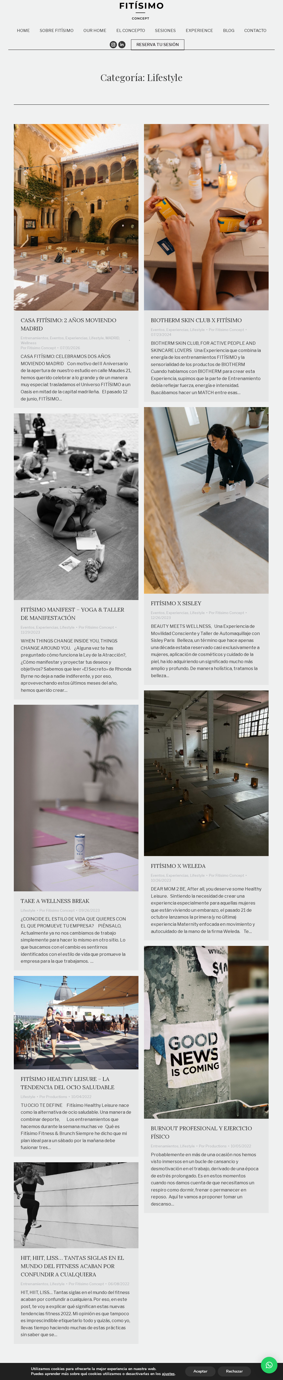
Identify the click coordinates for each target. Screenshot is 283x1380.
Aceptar (200, 1371)
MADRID (112, 338)
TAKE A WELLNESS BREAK (55, 900)
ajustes (168, 1373)
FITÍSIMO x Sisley (176, 603)
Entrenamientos (34, 338)
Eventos (57, 338)
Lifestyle (96, 338)
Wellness (28, 343)
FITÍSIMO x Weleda (178, 865)
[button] (269, 1365)
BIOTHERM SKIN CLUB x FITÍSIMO (196, 320)
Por (38, 348)
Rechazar (234, 1371)
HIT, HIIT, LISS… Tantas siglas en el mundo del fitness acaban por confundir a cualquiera (72, 1266)
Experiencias (76, 338)
